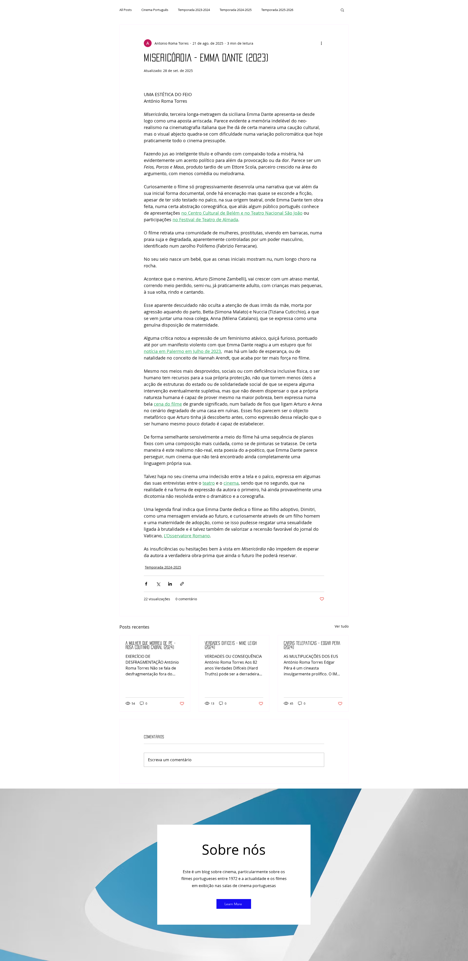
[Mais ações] (321, 43)
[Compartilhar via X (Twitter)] (158, 583)
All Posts (125, 10)
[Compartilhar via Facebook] (146, 583)
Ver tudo (342, 626)
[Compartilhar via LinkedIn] (170, 583)
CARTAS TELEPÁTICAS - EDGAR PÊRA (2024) (312, 645)
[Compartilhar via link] (182, 583)
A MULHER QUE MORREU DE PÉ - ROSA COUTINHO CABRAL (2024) (151, 645)
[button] (342, 10)
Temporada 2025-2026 (277, 10)
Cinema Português (154, 10)
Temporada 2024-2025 (236, 10)
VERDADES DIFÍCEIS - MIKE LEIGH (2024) (231, 645)
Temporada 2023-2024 (194, 10)
